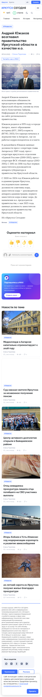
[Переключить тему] (27, 13)
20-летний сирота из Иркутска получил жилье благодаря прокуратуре (20, 588)
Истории (26, 19)
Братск (11, 2)
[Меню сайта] (38, 8)
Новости (16, 19)
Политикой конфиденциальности (16, 685)
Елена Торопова (19, 54)
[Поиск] (32, 13)
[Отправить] (37, 255)
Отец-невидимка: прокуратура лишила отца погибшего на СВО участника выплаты (20, 490)
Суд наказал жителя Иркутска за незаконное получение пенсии (20, 393)
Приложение (10, 672)
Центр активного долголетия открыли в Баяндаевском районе (20, 441)
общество (13, 222)
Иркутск (5, 2)
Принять (32, 691)
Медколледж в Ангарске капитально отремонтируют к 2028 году (20, 345)
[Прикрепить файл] (10, 255)
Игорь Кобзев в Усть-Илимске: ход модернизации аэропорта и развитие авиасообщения (20, 540)
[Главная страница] (14, 8)
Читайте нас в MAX (11, 59)
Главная (6, 19)
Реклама (26, 672)
